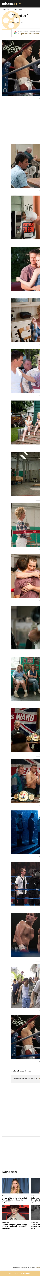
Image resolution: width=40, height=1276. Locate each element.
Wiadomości (14, 9)
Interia (3, 9)
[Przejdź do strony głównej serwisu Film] (17, 3)
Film (8, 9)
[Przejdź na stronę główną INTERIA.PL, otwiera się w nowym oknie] (8, 3)
